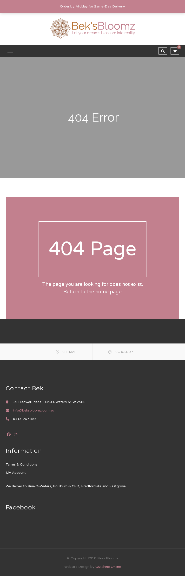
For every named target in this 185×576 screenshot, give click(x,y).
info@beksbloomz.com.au (33, 410)
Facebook (9, 434)
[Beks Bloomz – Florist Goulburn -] (92, 28)
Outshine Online (108, 567)
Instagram (16, 434)
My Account (16, 473)
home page (108, 292)
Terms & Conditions (21, 464)
